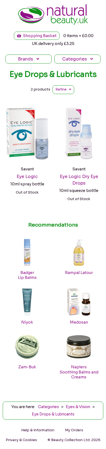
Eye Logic (27, 176)
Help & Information (37, 430)
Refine (62, 89)
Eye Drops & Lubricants (53, 74)
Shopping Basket (39, 35)
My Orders (74, 430)
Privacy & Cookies (21, 440)
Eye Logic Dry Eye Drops (79, 180)
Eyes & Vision (78, 407)
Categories (76, 59)
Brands (27, 59)
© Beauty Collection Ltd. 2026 (74, 440)
